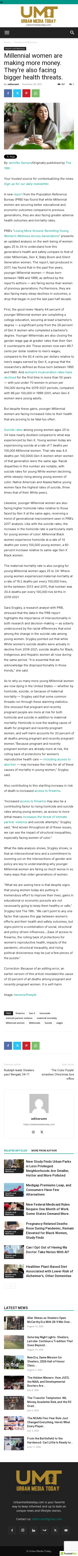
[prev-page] (6, 1286)
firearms (20, 1013)
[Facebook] (8, 93)
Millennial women (15, 1022)
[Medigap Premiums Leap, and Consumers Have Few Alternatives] (14, 1190)
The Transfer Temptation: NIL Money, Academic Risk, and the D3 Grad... (49, 1402)
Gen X (32, 1013)
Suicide (48, 1022)
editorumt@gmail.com (47, 1519)
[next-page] (12, 1286)
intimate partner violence (19, 1017)
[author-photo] (39, 1113)
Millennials (34, 1022)
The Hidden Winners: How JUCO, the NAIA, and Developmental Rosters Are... (48, 1381)
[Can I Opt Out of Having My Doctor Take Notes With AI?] (14, 1252)
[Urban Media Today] (39, 15)
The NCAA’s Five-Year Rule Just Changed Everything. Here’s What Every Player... (48, 1422)
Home (7, 42)
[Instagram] (35, 1132)
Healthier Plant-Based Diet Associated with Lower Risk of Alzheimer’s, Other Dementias (49, 1271)
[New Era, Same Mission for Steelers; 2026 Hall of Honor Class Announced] (14, 1362)
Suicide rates (13, 430)
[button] (6, 32)
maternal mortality (47, 1017)
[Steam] (44, 1531)
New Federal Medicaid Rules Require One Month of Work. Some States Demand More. (48, 1209)
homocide (45, 1013)
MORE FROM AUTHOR (44, 1150)
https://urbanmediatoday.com (39, 1124)
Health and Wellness (26, 42)
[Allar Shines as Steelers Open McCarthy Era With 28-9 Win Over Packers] (14, 1323)
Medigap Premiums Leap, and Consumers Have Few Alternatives (48, 1189)
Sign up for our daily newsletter (26, 184)
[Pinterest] (26, 93)
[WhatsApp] (36, 93)
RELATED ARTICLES (15, 1150)
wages (59, 1022)
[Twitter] (17, 93)
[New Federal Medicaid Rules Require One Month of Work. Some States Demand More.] (14, 1209)
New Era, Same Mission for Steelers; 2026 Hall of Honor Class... (46, 1361)
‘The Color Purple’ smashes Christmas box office (58, 1074)
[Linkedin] (34, 1531)
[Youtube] (66, 1531)
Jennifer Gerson (19, 163)
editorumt (13, 84)
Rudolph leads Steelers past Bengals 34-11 (19, 1072)
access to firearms (47, 791)
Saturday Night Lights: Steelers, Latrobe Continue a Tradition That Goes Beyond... (50, 1341)
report (18, 194)
